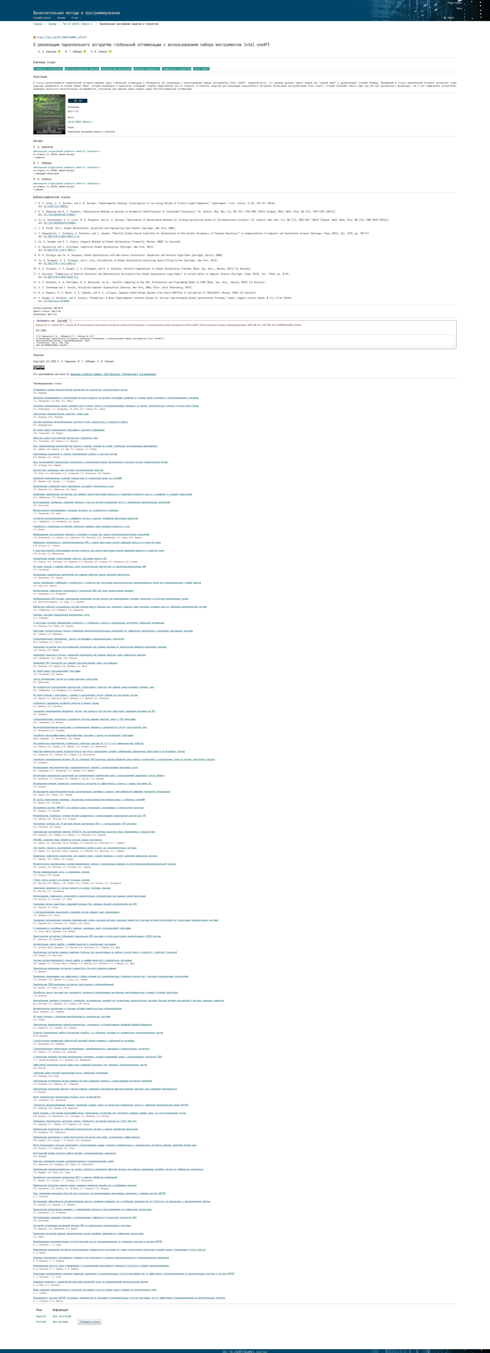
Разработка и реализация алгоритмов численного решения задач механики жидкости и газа (81, 526)
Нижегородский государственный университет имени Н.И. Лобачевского (66, 151)
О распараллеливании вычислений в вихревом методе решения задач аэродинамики (76, 912)
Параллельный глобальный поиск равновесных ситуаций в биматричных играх (73, 486)
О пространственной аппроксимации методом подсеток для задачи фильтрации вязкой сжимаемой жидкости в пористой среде (98, 550)
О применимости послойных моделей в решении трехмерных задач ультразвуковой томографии (82, 928)
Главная (37, 23)
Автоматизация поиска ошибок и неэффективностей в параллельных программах (74, 944)
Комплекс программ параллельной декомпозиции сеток (61, 614)
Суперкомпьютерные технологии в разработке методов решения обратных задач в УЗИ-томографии (84, 719)
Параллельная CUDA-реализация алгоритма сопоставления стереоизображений (73, 984)
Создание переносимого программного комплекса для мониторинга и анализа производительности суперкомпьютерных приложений (101, 1257)
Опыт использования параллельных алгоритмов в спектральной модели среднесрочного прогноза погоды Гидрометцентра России (100, 462)
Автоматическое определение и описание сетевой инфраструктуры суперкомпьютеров (77, 1008)
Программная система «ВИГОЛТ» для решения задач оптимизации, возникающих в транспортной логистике (88, 807)
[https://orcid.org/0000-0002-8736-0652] (84, 51)
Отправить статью (89, 1321)
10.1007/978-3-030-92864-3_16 (61, 236)
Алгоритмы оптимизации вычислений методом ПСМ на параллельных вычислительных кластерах (82, 1225)
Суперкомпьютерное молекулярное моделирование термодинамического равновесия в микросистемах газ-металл (91, 1048)
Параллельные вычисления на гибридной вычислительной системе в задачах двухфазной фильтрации (85, 1129)
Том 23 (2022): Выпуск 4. (78, 23)
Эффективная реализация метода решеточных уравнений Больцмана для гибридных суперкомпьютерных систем (90, 1064)
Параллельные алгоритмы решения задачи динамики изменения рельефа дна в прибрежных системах (85, 1185)
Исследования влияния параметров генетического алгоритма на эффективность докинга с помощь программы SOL (92, 783)
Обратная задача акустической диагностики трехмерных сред (65, 438)
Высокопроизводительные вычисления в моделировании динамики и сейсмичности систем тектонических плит (90, 727)
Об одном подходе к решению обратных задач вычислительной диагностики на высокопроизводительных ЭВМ (89, 566)
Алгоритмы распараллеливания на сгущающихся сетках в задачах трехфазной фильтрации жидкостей (85, 518)
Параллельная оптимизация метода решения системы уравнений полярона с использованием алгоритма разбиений (92, 1080)
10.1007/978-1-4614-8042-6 (59, 263)
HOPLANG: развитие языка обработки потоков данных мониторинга (67, 839)
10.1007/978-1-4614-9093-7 (59, 249)
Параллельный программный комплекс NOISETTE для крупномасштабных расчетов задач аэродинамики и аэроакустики (94, 831)
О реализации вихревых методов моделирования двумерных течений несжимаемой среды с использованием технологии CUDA (97, 1056)
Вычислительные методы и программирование (76, 13)
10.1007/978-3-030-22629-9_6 (61, 276)
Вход (459, 8)
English (41, 1316)
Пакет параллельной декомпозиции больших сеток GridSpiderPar (67, 1096)
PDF (79, 100)
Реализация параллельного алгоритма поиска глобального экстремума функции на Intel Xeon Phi (85, 1121)
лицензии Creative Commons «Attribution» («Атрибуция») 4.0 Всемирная (113, 374)
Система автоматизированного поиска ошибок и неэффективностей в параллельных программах (82, 960)
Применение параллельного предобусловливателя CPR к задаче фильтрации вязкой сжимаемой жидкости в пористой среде (97, 542)
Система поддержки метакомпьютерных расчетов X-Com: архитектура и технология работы (80, 421)
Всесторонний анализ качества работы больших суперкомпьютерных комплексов (74, 1153)
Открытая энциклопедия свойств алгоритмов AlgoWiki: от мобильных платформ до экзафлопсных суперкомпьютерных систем (98, 1032)
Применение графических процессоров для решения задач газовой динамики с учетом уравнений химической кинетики (95, 855)
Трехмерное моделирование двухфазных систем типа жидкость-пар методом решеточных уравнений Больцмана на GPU (94, 711)
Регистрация (455, 2)
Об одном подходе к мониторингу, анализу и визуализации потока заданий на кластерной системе (85, 695)
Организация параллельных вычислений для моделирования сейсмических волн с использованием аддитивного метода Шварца (98, 775)
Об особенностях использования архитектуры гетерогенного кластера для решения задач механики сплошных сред (93, 687)
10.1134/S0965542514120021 (59, 214)
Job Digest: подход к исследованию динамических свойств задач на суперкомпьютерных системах (85, 847)
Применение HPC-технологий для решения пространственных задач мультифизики (75, 663)
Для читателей (62, 1316)
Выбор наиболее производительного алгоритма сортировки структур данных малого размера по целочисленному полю (94, 1289)
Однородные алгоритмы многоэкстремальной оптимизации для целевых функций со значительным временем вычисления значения (100, 646)
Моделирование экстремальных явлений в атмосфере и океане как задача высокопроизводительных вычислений (91, 534)
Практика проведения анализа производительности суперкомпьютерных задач (73, 1161)
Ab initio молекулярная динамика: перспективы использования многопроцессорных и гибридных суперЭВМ (89, 799)
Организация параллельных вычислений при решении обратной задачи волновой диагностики (81, 574)
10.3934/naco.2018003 (56, 300)
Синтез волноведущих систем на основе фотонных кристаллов (65, 679)
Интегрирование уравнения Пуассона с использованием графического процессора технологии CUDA (85, 1217)
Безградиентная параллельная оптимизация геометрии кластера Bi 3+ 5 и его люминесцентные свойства (88, 743)
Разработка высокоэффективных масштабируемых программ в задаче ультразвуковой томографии (83, 735)
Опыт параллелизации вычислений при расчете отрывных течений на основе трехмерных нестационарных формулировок (95, 446)
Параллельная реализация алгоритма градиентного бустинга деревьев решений (74, 968)
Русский (41, 1321)
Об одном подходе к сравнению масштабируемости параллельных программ (71, 1016)
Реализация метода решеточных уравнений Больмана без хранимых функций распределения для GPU (85, 904)
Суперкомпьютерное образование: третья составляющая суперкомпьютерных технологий (78, 638)
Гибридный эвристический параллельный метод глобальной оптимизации (70, 1072)
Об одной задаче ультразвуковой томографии (56, 671)
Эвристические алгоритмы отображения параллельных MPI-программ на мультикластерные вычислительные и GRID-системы (97, 936)
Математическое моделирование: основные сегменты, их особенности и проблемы (75, 510)
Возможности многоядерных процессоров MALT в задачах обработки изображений (75, 1177)
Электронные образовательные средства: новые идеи (60, 413)
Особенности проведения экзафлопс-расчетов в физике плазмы (66, 703)
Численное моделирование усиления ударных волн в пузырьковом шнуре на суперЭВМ (77, 478)
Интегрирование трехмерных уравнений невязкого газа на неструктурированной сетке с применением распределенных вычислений (101, 502)
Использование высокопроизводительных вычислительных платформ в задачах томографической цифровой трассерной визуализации (101, 791)
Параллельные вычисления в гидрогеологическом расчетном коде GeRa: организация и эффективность (86, 1137)
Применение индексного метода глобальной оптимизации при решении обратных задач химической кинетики (89, 654)
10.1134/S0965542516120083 (59, 222)
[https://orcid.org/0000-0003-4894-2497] (110, 51)
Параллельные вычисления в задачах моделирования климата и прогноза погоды (75, 454)
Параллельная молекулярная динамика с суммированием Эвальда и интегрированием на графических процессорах (92, 1209)
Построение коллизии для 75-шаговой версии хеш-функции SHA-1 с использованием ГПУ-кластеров (85, 823)
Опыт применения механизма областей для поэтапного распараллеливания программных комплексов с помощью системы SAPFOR (99, 1193)
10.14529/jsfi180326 (56, 206)
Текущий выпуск (42, 17)
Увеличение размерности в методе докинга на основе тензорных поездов (71, 888)
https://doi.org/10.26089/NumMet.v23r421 (62, 37)
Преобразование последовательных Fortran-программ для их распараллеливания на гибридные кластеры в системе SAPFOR (97, 1241)
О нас (75, 17)
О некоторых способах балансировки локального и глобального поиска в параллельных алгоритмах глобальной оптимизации (98, 622)
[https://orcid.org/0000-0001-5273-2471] (59, 51)
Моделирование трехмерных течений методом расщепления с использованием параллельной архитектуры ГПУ (89, 815)
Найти (450, 17)
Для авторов (60, 1321)
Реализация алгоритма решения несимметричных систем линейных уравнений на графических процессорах (88, 1233)
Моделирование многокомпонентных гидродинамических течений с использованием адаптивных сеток (85, 767)
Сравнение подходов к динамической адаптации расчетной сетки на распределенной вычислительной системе (90, 1281)
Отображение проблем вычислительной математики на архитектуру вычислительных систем (80, 389)
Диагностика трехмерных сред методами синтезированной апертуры (68, 470)
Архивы (61, 17)
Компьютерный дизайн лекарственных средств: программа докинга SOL (70, 558)
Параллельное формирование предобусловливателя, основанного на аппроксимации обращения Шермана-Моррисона (92, 1024)
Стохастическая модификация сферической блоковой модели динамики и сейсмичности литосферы (83, 1040)
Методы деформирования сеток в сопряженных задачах (61, 871)
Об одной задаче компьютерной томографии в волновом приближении (69, 429)
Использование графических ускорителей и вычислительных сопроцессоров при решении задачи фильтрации (89, 896)
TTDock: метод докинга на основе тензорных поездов (61, 879)
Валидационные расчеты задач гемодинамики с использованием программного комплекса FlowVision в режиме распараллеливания (101, 1265)
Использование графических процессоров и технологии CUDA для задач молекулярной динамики (83, 590)
